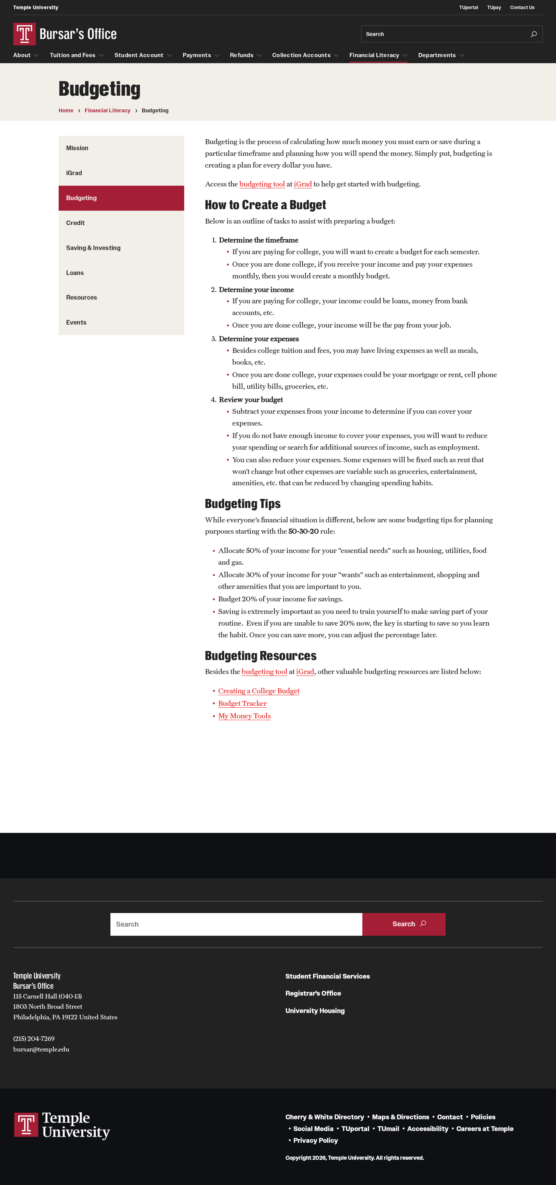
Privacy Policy (316, 1141)
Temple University (36, 7)
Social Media (314, 1129)
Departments (437, 55)
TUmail (388, 1129)
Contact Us (522, 7)
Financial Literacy (374, 55)
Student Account (139, 55)
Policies (483, 1117)
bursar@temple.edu (41, 1049)
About (22, 55)
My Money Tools (244, 715)
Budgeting (81, 198)
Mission (77, 148)
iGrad (74, 173)
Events (76, 322)
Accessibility (428, 1129)
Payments (197, 55)
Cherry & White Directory (325, 1117)
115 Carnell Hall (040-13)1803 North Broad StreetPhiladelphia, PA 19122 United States (65, 1006)
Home (66, 110)
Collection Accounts (301, 55)
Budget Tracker (242, 703)
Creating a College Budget (259, 690)
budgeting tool (262, 184)
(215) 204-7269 (33, 1038)
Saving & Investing (93, 248)
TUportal (468, 7)
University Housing (315, 1011)
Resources (81, 297)
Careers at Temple (485, 1129)
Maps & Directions (400, 1117)
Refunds (241, 55)
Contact (450, 1117)
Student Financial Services (328, 976)
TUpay (494, 7)
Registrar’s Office (313, 993)
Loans (75, 272)
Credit (75, 223)
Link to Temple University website (62, 1126)
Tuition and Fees (73, 55)
